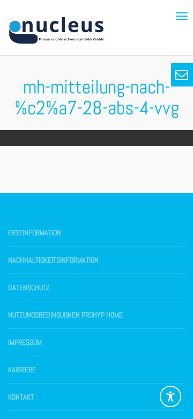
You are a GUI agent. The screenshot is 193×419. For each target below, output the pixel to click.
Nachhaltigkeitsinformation (53, 260)
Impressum (25, 342)
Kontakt (21, 397)
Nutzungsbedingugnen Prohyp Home (65, 315)
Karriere (22, 369)
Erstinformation (34, 232)
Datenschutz (29, 287)
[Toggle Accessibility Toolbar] (170, 396)
